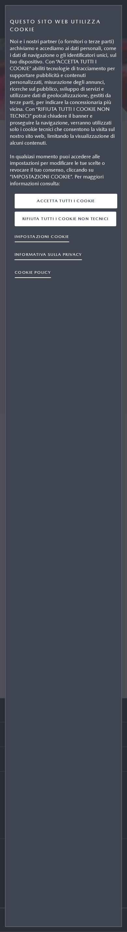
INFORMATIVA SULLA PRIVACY (48, 254)
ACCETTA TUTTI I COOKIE (66, 200)
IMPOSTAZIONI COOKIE (42, 236)
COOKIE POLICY (33, 272)
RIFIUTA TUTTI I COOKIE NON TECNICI (65, 218)
